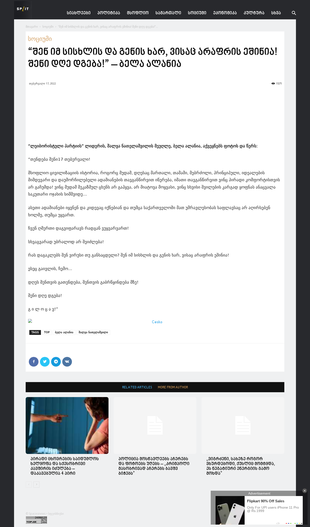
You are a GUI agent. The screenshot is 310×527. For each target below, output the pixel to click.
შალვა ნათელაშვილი (93, 332)
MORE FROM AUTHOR (173, 387)
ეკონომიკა (225, 13)
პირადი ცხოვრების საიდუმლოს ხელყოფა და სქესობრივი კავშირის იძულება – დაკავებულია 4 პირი (65, 466)
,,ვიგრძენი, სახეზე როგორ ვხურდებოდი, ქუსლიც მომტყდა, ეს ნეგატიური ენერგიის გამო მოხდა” (240, 466)
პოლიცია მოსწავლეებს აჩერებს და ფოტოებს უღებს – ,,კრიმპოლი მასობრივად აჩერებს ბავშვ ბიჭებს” (153, 466)
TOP (47, 332)
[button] (290, 13)
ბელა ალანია (64, 332)
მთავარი (32, 26)
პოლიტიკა (108, 13)
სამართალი (168, 13)
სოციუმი (197, 13)
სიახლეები (79, 13)
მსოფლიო (138, 13)
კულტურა (254, 13)
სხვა (276, 13)
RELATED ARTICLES (137, 387)
